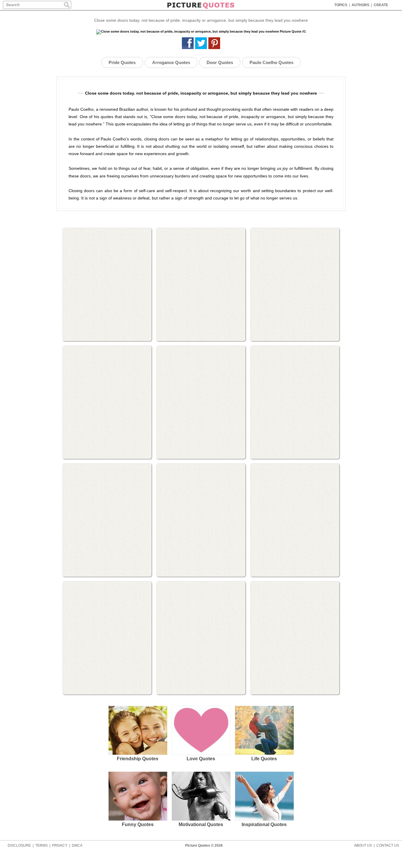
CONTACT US (387, 845)
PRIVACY (59, 845)
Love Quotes (201, 758)
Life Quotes (264, 758)
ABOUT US (363, 845)
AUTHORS (360, 5)
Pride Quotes (122, 62)
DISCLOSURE (19, 845)
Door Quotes (220, 62)
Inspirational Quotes (264, 824)
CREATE (381, 5)
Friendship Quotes (137, 758)
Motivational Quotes (201, 824)
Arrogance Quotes (171, 62)
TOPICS (340, 5)
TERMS (41, 845)
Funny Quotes (138, 824)
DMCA (77, 845)
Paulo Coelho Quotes (271, 62)
